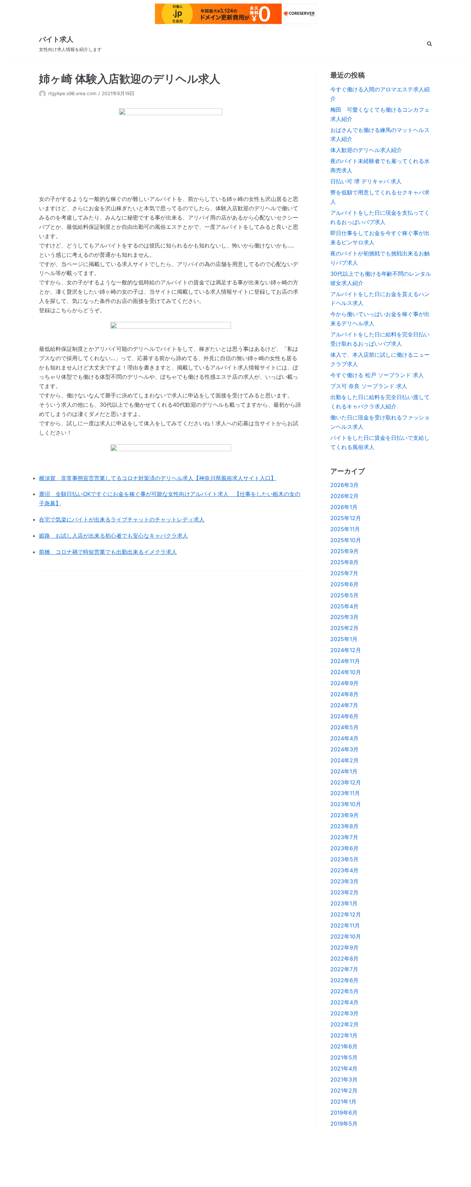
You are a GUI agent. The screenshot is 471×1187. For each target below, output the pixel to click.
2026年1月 (344, 507)
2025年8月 (344, 562)
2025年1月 (344, 639)
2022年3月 (344, 1013)
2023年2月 (344, 892)
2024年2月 (344, 760)
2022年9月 (344, 947)
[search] (429, 44)
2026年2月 (344, 496)
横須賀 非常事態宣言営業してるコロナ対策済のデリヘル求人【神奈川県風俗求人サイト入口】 (157, 478)
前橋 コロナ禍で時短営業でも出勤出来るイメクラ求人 (108, 551)
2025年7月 (344, 573)
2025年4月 (344, 606)
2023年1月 (344, 903)
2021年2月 (344, 1090)
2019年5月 (344, 1123)
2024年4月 (344, 738)
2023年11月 (345, 793)
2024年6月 (344, 716)
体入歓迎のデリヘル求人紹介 (366, 149)
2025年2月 (344, 628)
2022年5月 (344, 991)
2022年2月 (344, 1024)
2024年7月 (344, 705)
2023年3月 (344, 881)
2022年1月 (344, 1035)
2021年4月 (344, 1068)
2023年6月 (344, 848)
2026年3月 (344, 484)
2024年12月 (345, 650)
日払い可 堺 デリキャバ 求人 (366, 181)
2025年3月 (344, 616)
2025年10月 (345, 540)
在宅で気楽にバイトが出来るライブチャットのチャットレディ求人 (121, 519)
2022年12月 (345, 914)
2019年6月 (344, 1112)
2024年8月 (344, 694)
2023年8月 (344, 826)
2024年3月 (344, 749)
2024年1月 (344, 771)
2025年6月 (344, 584)
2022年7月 (344, 969)
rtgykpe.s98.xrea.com (72, 93)
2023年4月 (344, 870)
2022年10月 (345, 936)
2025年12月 (345, 518)
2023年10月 (345, 804)
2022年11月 (345, 925)
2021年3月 (344, 1079)
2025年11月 (345, 529)
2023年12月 (345, 782)
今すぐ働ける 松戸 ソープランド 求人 (377, 375)
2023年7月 (344, 837)
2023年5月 (344, 859)
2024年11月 (345, 661)
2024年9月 (344, 683)
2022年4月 (344, 1002)
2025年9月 (344, 551)
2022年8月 (344, 958)
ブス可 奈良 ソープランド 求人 (368, 386)
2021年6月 (344, 1046)
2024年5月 (344, 727)
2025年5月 (344, 595)
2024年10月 (345, 672)
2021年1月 (343, 1101)
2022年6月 (344, 980)
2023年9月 (344, 815)
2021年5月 (344, 1057)
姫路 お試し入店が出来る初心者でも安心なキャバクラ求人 (113, 535)
